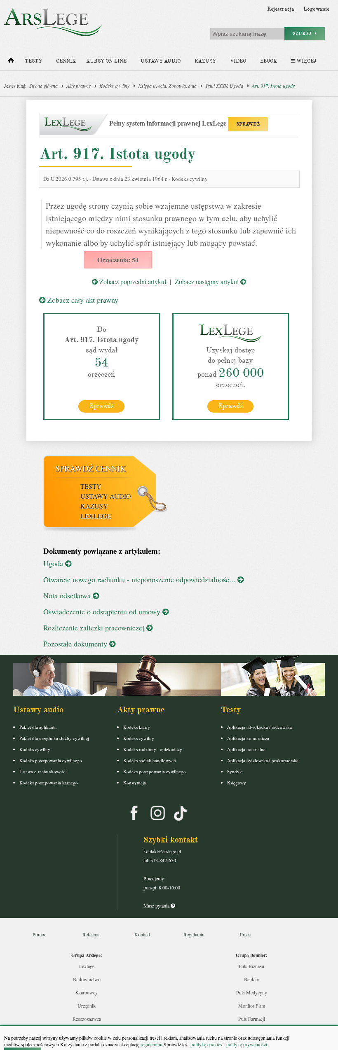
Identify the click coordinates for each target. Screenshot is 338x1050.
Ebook (268, 61)
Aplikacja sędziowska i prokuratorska (262, 760)
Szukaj (304, 33)
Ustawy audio (161, 61)
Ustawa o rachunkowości (43, 771)
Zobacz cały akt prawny (81, 300)
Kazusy (205, 61)
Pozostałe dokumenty (76, 644)
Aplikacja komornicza (248, 738)
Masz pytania (157, 905)
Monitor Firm (251, 1005)
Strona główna (43, 85)
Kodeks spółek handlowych (149, 760)
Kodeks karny (136, 727)
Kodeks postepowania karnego (48, 782)
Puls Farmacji (251, 1018)
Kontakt (142, 934)
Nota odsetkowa (68, 595)
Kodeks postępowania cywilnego (50, 760)
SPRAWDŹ (248, 124)
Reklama (90, 934)
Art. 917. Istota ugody (273, 85)
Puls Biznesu (251, 966)
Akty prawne (78, 85)
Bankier (251, 979)
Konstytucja (134, 782)
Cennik (66, 61)
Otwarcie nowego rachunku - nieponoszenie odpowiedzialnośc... (140, 579)
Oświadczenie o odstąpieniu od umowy (102, 611)
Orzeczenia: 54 (117, 259)
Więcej (305, 61)
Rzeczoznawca (87, 1018)
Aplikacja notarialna (246, 749)
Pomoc (39, 934)
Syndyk (234, 771)
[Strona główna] (11, 62)
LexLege (95, 515)
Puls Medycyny (251, 992)
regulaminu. (151, 1044)
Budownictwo (87, 979)
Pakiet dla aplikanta (37, 727)
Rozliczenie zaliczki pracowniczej (94, 627)
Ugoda (54, 563)
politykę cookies (206, 1044)
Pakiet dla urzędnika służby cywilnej (54, 738)
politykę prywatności (246, 1044)
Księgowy (236, 782)
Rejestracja (280, 9)
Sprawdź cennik (90, 468)
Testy (33, 61)
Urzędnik (86, 1005)
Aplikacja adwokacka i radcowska (259, 727)
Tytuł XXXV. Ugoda (224, 85)
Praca (245, 934)
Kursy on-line (106, 61)
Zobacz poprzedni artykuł (132, 281)
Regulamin (193, 934)
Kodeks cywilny (114, 85)
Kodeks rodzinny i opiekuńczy (152, 749)
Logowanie (316, 9)
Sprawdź (101, 406)
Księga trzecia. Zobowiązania (167, 85)
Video (238, 61)
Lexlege (86, 966)
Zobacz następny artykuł (207, 281)
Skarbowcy (86, 992)
